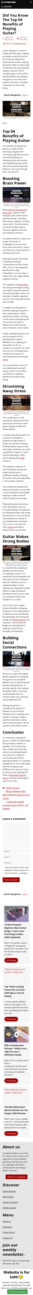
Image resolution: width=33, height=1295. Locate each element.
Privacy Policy (9, 1232)
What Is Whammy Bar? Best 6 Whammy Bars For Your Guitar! (16, 794)
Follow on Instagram (16, 1176)
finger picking (19, 619)
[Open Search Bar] (31, 2)
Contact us (7, 1237)
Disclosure (7, 1226)
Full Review (11, 960)
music (5, 359)
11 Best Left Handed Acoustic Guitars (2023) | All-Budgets (16, 805)
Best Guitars (8, 1196)
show (25, 95)
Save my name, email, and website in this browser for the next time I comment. (17, 870)
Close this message (17, 1291)
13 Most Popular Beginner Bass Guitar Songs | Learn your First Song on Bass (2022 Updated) (15, 931)
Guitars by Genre (10, 1202)
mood (10, 527)
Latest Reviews (9, 1191)
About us (7, 1221)
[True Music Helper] (8, 2)
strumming (23, 284)
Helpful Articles (20, 43)
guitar (22, 458)
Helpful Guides (9, 1207)
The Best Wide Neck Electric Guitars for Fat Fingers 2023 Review (16, 1110)
